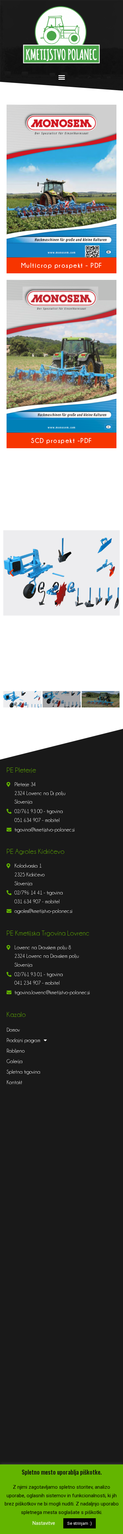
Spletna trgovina (23, 1072)
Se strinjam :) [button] (79, 1523)
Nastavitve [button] (43, 1523)
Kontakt (14, 1082)
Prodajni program (23, 1040)
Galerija (15, 1061)
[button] (61, 77)
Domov (13, 1030)
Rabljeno (16, 1051)
